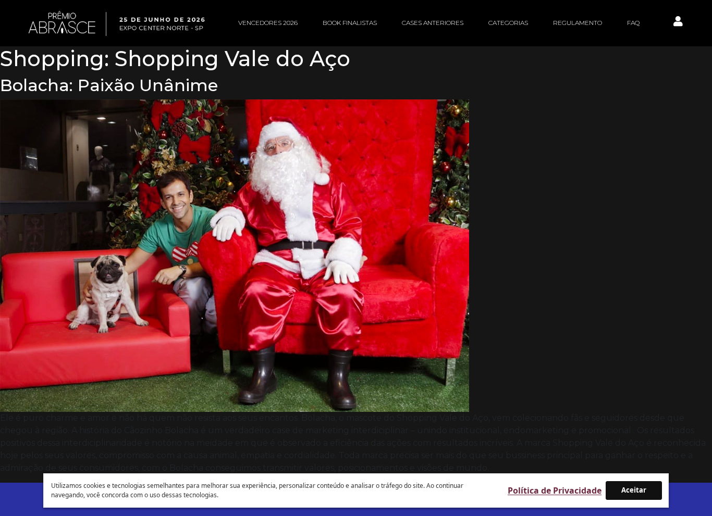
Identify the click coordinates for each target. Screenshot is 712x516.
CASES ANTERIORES (432, 23)
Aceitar (633, 490)
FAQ (633, 23)
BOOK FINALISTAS (350, 23)
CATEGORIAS (508, 23)
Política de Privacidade (554, 490)
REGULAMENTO (577, 23)
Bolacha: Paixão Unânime (109, 85)
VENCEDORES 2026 (268, 23)
